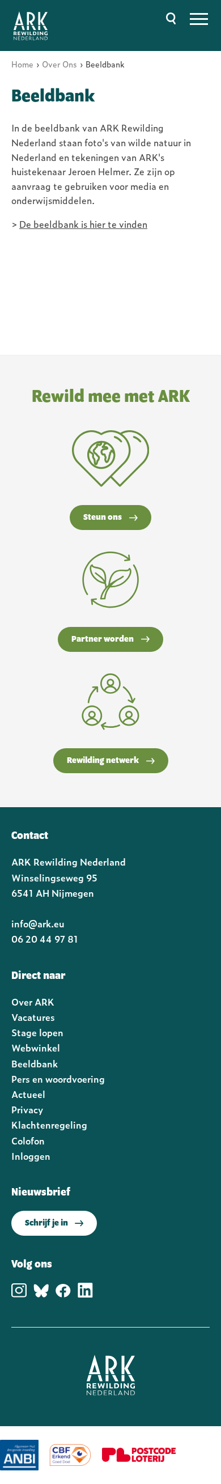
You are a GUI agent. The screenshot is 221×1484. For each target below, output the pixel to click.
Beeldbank (34, 1063)
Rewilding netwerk (103, 760)
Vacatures (33, 1017)
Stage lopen (37, 1032)
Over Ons (59, 64)
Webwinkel (35, 1047)
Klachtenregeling (49, 1124)
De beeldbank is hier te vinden (83, 224)
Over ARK (32, 1001)
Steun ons (102, 517)
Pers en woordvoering (58, 1079)
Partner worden (102, 639)
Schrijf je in (46, 1223)
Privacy (27, 1109)
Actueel (28, 1094)
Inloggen (30, 1156)
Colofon (28, 1140)
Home (22, 64)
